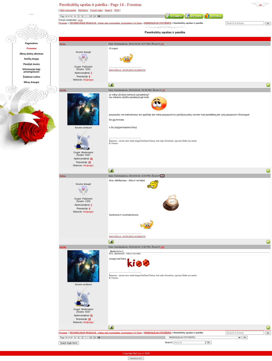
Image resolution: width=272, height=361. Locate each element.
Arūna (63, 44)
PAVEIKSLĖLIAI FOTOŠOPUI (157, 23)
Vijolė (80, 20)
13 (95, 16)
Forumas (63, 23)
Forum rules (96, 10)
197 (163, 90)
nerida (63, 90)
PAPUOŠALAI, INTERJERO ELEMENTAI (127, 70)
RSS (116, 10)
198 (162, 176)
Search (108, 10)
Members (83, 10)
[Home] (260, 3)
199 (162, 247)
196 (162, 44)
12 (91, 16)
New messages (68, 10)
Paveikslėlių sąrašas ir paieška (188, 23)
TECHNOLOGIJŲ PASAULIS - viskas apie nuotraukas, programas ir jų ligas (105, 23)
